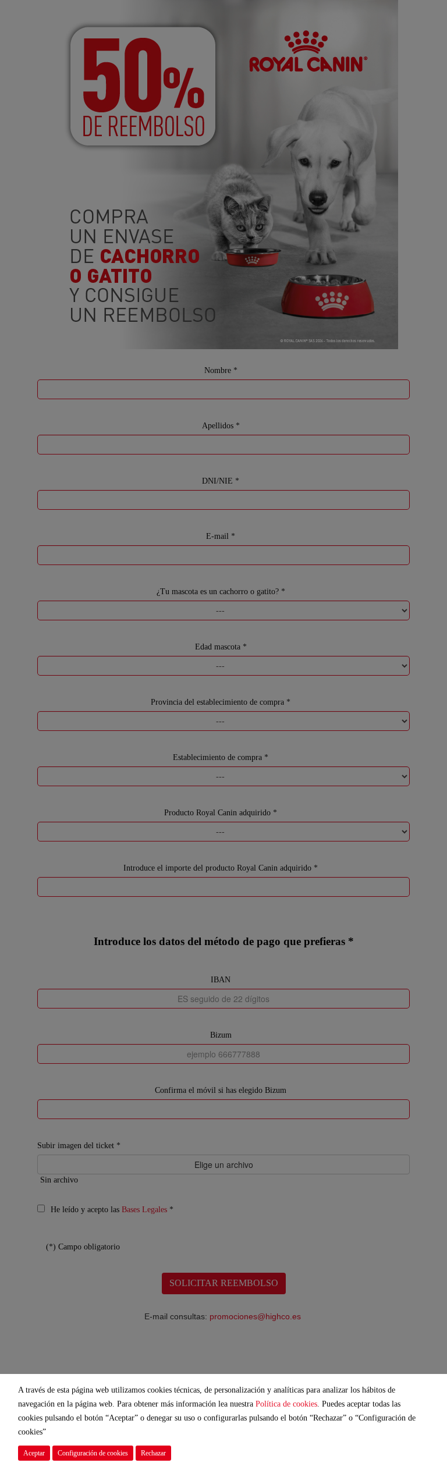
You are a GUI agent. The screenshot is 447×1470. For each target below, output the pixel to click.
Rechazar (153, 1453)
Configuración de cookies (93, 1453)
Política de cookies (286, 1404)
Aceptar (34, 1453)
